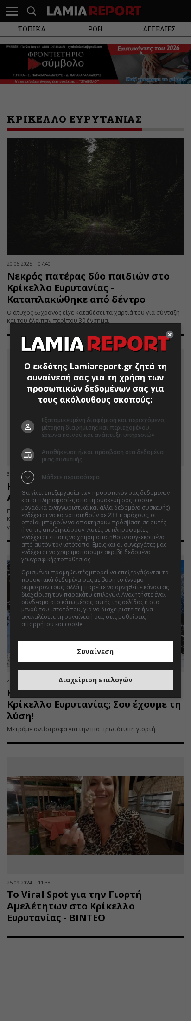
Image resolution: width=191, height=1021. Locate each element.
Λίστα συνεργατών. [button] (118, 559)
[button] (95, 477)
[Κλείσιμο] (169, 334)
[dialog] (96, 510)
